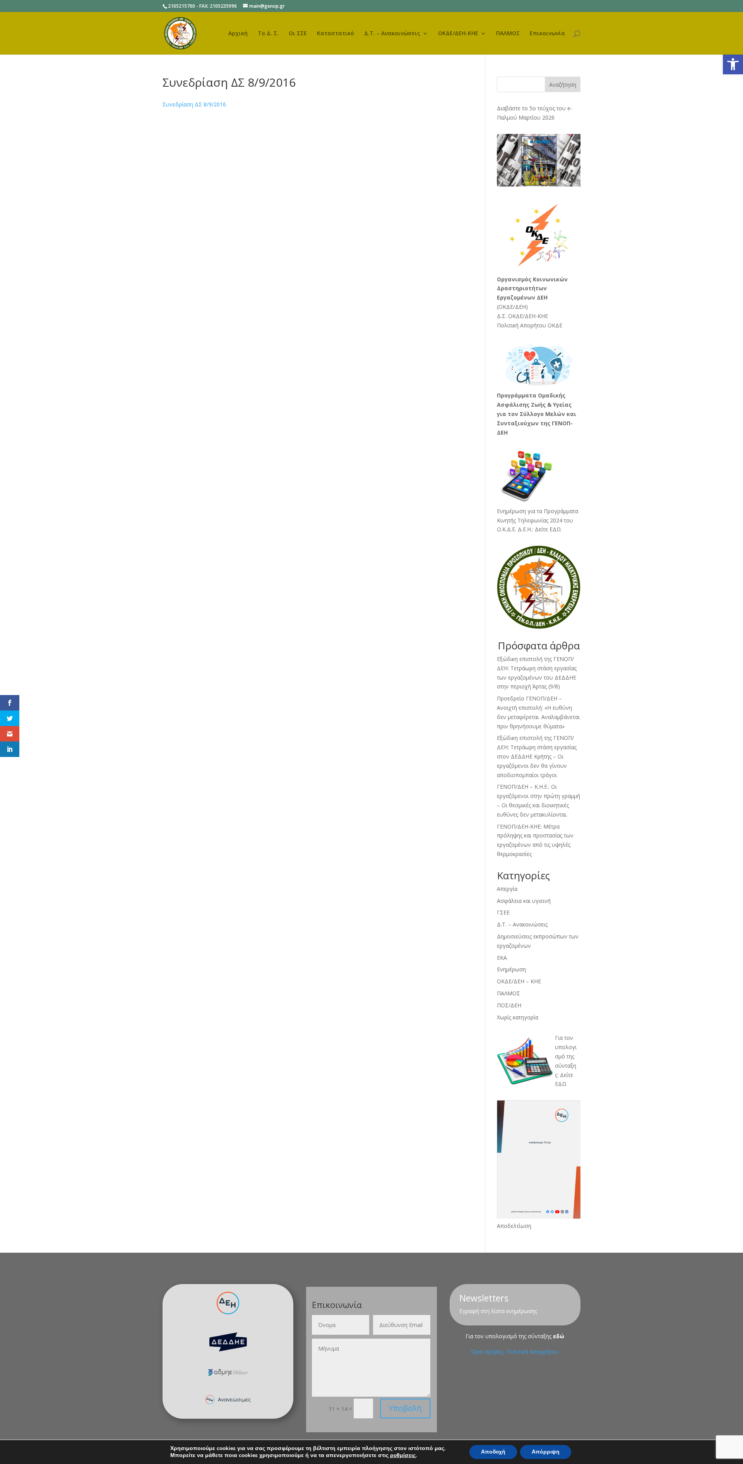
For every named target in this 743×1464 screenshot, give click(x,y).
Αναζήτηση (562, 84)
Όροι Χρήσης (488, 1351)
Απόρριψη (546, 1451)
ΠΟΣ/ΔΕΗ (509, 1005)
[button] (733, 64)
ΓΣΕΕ (503, 912)
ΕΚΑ (502, 957)
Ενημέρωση (511, 969)
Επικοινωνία (547, 34)
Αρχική (238, 34)
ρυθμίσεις (403, 1455)
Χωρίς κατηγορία (517, 1017)
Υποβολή (405, 1408)
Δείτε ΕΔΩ (548, 529)
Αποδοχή (493, 1451)
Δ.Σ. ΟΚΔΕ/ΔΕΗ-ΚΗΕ (522, 316)
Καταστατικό (335, 34)
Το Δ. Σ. (268, 34)
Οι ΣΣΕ (298, 34)
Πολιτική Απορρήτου (533, 1351)
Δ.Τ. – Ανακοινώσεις (392, 34)
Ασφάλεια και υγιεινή (524, 900)
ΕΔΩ (561, 1083)
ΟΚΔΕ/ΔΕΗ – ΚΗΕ (519, 981)
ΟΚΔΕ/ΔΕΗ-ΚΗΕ (458, 34)
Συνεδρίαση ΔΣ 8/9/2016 (194, 104)
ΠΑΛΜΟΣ (508, 34)
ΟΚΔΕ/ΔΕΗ (512, 306)
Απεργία (507, 888)
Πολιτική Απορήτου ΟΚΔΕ (529, 325)
